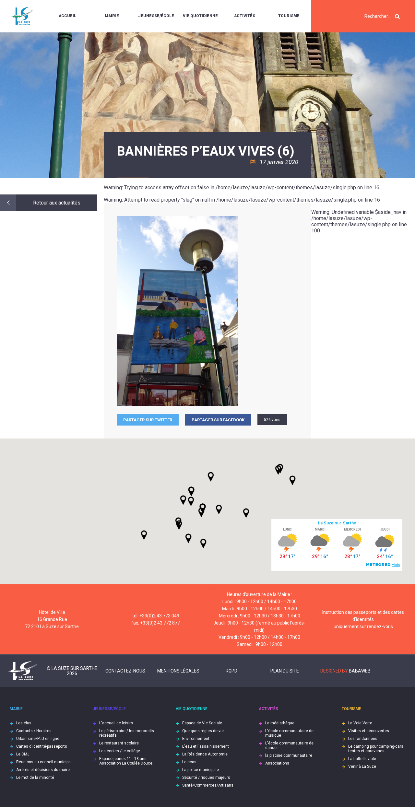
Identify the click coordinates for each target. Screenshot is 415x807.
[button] (219, 509)
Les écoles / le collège (119, 751)
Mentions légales (178, 670)
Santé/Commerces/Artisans (207, 785)
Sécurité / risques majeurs (206, 777)
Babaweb (360, 670)
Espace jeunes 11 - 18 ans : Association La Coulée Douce (125, 761)
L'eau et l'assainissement (205, 746)
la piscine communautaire (288, 755)
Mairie (112, 16)
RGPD (231, 670)
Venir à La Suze (362, 766)
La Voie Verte (360, 723)
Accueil (67, 16)
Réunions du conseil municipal (44, 762)
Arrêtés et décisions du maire (43, 769)
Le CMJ (23, 754)
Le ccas (189, 762)
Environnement (195, 738)
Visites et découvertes (368, 731)
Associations (277, 763)
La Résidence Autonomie (205, 754)
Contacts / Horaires (34, 731)
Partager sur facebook (218, 419)
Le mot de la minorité (35, 777)
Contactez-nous (125, 670)
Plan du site (284, 670)
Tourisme (289, 16)
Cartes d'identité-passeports (41, 746)
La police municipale (200, 769)
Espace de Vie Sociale (202, 723)
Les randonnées (362, 738)
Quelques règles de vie (203, 731)
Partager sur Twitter (147, 419)
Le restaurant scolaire (119, 743)
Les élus (23, 723)
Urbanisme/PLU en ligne (37, 738)
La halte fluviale (362, 758)
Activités (244, 16)
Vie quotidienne (200, 16)
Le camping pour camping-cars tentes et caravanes (375, 748)
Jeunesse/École (156, 16)
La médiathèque (279, 723)
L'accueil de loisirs (116, 723)
